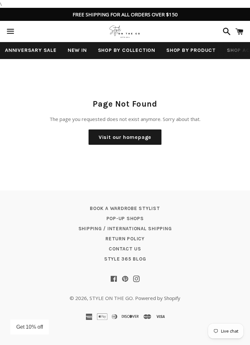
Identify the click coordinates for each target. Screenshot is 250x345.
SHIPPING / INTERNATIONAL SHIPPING (125, 229)
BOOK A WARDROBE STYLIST (125, 208)
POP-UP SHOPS (125, 218)
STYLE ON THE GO (111, 298)
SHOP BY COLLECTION (126, 50)
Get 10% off (29, 327)
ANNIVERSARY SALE (31, 50)
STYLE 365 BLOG (125, 259)
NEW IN (77, 50)
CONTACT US (125, 249)
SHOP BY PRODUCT (191, 50)
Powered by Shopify (157, 298)
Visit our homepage (125, 137)
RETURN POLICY (125, 239)
